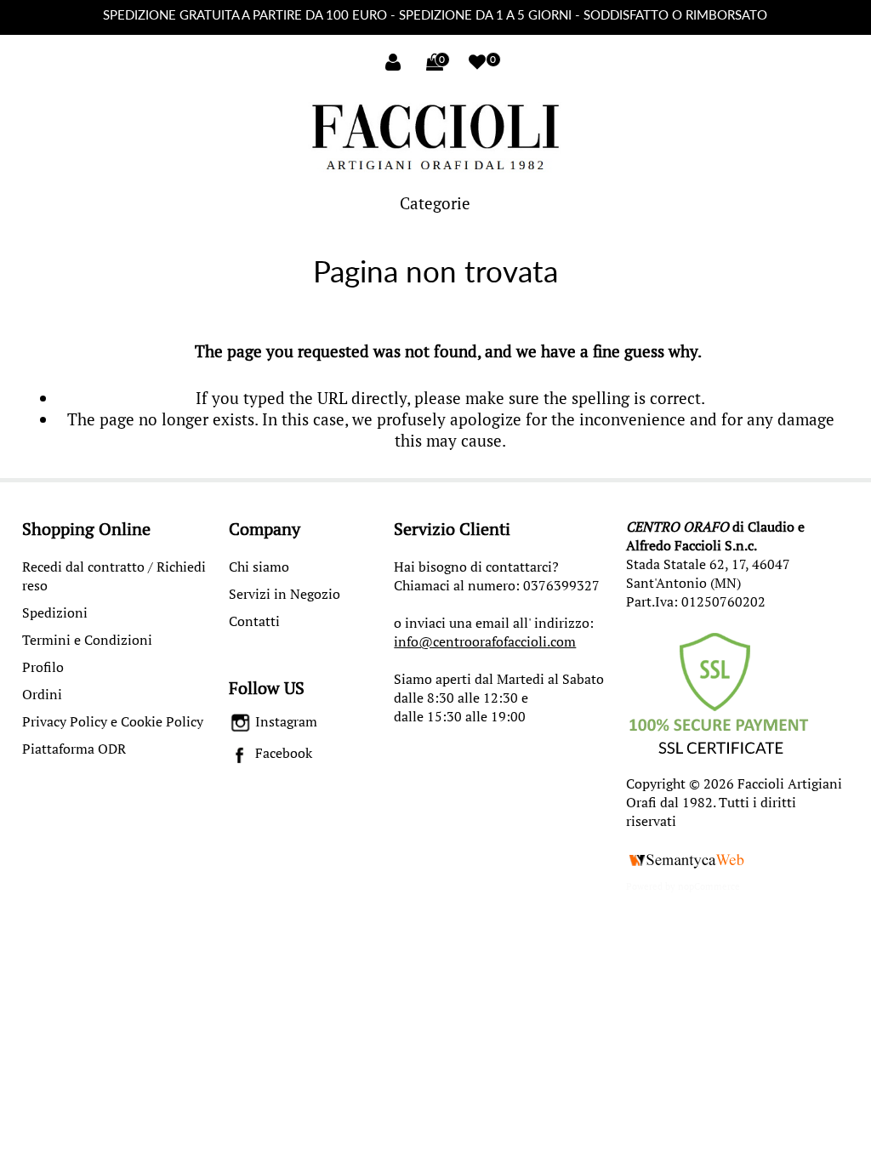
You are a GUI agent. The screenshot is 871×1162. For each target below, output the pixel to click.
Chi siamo (259, 566)
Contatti (254, 621)
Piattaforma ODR (74, 748)
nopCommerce (709, 886)
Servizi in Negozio (284, 593)
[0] (477, 62)
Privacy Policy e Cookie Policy (112, 721)
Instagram (284, 721)
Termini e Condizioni (87, 639)
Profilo (43, 667)
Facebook (282, 752)
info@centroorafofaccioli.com (485, 641)
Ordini (42, 694)
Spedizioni (55, 612)
